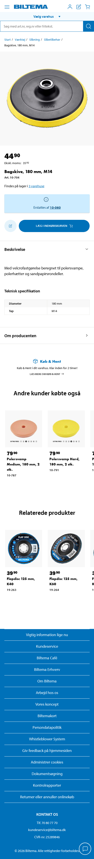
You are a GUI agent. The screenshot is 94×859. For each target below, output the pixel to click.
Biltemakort (47, 715)
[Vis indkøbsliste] (78, 7)
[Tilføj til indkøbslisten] (10, 226)
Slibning (34, 40)
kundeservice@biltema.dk (47, 830)
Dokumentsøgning (47, 773)
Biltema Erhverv (47, 669)
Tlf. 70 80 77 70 (47, 823)
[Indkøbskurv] (87, 7)
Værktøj (20, 40)
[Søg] (88, 26)
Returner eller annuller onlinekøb (47, 796)
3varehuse (36, 186)
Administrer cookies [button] (47, 762)
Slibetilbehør (52, 40)
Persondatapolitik (47, 727)
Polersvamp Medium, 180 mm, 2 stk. (23, 464)
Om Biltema (47, 681)
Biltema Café (47, 657)
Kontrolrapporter (47, 785)
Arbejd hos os (47, 692)
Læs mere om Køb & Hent (45, 373)
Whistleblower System (47, 738)
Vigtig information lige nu (47, 634)
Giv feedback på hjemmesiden (47, 750)
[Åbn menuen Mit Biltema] (70, 7)
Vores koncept (47, 704)
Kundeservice (47, 646)
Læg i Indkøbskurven (51, 226)
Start (7, 40)
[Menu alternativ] (7, 7)
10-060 (55, 207)
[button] (47, 16)
